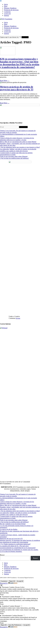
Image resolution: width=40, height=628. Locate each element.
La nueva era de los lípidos (8, 529)
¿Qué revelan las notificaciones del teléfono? (14, 158)
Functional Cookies (8, 597)
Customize (4, 581)
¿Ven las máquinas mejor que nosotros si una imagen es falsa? (20, 147)
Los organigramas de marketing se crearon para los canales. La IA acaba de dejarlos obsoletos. (19, 550)
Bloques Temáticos (10, 8)
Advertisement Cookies (9, 615)
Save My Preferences (15, 625)
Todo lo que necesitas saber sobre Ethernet (13, 156)
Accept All (20, 581)
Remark (17, 597)
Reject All (12, 581)
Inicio (6, 4)
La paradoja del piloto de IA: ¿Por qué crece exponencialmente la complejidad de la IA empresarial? (18, 547)
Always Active (19, 587)
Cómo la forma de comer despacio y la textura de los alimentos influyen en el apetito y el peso (17, 139)
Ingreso (6, 15)
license (18, 318)
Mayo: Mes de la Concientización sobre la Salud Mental (18, 142)
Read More (4, 80)
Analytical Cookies (8, 606)
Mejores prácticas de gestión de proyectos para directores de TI (16, 88)
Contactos (7, 12)
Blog (5, 6)
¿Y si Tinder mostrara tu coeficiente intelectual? (15, 544)
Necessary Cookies (8, 587)
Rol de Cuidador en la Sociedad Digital (12, 524)
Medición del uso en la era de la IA (11, 538)
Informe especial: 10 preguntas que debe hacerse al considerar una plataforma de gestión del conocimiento (20, 541)
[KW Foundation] (6, 19)
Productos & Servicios (11, 10)
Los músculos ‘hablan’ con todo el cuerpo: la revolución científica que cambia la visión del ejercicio (18, 150)
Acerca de (7, 13)
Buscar (2, 555)
